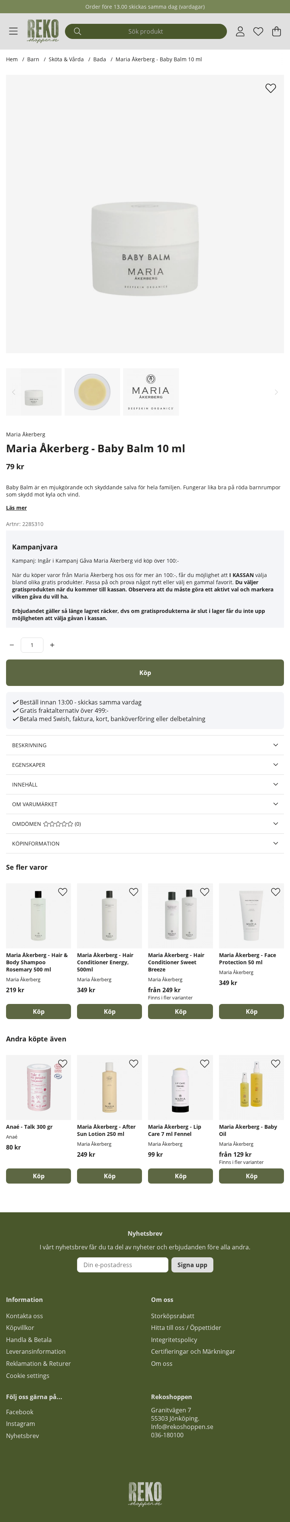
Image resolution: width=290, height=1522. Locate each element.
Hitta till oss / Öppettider (186, 1327)
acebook (21, 1412)
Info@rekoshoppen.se (182, 1427)
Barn (33, 59)
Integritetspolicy (174, 1340)
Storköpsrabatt (172, 1316)
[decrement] (12, 645)
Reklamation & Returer (38, 1363)
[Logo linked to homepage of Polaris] (43, 31)
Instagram (20, 1424)
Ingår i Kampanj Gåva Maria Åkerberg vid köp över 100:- (108, 560)
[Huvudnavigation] (13, 31)
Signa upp (192, 1265)
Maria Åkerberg (25, 434)
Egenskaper (28, 764)
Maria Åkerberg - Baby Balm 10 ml (159, 59)
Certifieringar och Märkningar (193, 1351)
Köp (181, 1011)
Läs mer (16, 507)
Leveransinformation (36, 1351)
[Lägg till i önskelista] (271, 88)
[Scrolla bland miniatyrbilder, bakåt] (13, 392)
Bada (99, 59)
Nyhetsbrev (22, 1436)
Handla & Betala (29, 1340)
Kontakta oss (24, 1316)
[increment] (52, 645)
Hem (12, 59)
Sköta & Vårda (66, 59)
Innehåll (24, 784)
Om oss (162, 1363)
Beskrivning (29, 745)
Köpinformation (36, 843)
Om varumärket (34, 804)
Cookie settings (27, 1376)
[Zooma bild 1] (145, 214)
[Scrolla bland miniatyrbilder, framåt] (276, 392)
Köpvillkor (20, 1327)
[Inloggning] (240, 31)
